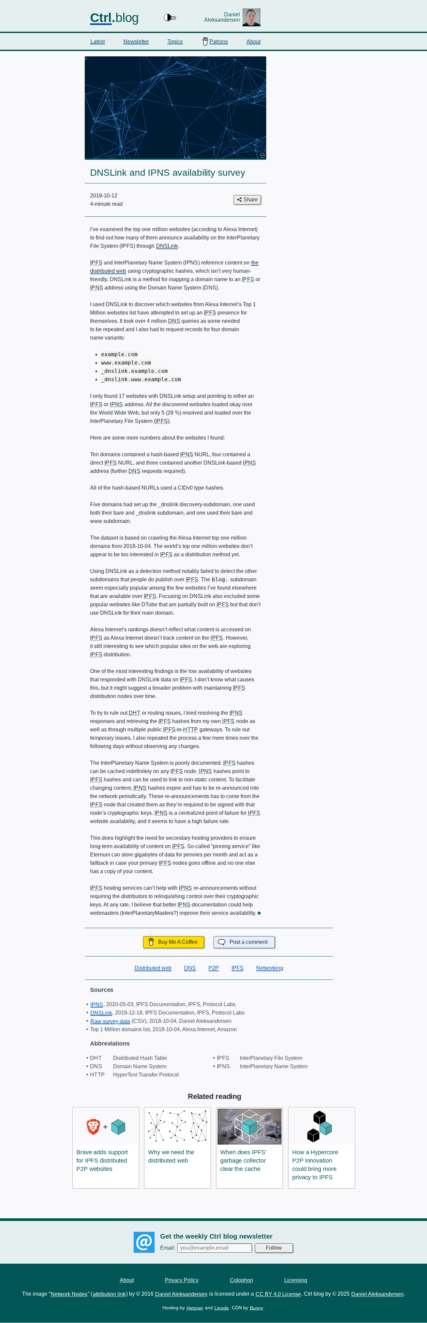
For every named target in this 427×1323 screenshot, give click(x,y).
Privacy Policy (181, 1280)
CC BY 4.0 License (278, 1294)
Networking (269, 968)
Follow (274, 1248)
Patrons (218, 41)
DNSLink (167, 246)
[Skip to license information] (262, 155)
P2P (213, 968)
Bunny (256, 1308)
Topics (175, 41)
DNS (190, 968)
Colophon (241, 1280)
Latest (97, 41)
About (254, 41)
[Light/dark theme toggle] (170, 17)
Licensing (295, 1280)
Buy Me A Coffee (177, 942)
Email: (168, 1248)
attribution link (109, 1294)
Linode (222, 1308)
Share (251, 199)
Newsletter (136, 41)
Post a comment (249, 942)
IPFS (238, 968)
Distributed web (152, 968)
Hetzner (194, 1308)
